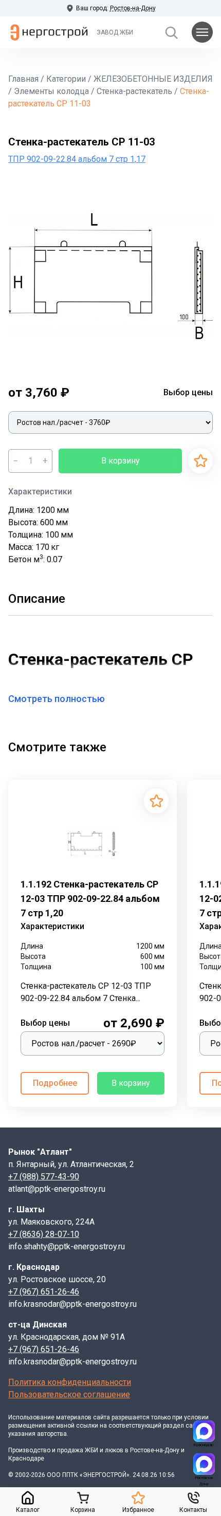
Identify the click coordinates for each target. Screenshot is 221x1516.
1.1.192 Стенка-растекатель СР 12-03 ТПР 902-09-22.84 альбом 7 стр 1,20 (90, 898)
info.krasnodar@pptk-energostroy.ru (72, 1304)
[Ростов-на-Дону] (204, 1464)
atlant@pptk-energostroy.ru (56, 1189)
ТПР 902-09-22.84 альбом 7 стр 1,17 (76, 159)
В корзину (120, 461)
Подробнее (55, 1083)
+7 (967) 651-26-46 (43, 1292)
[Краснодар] (204, 1431)
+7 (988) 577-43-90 (43, 1176)
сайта (101, 1417)
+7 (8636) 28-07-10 (43, 1234)
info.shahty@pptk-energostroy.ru (66, 1246)
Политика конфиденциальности (69, 1382)
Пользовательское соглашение (69, 1394)
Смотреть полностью (56, 698)
